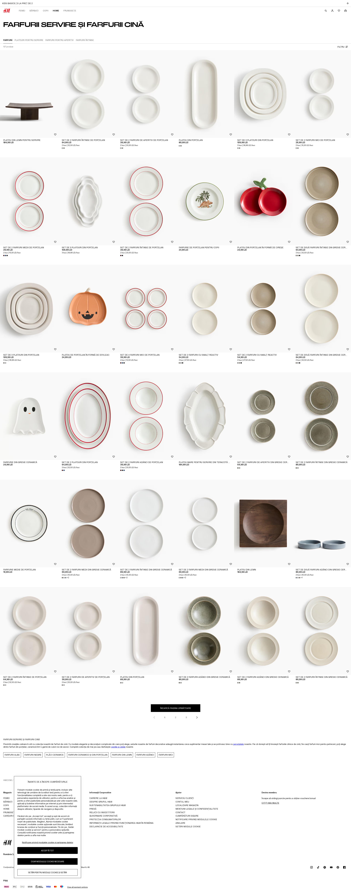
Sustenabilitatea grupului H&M (107, 805)
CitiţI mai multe (270, 803)
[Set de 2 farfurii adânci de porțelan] (146, 416)
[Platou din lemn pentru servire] (29, 94)
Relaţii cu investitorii (102, 812)
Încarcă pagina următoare (175, 708)
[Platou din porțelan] (205, 94)
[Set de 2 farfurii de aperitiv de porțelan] (146, 94)
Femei (22, 10)
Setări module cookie (188, 826)
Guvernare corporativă (103, 816)
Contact (180, 812)
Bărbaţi (34, 10)
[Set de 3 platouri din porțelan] (263, 94)
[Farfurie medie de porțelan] (29, 523)
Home (56, 10)
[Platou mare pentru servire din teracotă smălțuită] (205, 416)
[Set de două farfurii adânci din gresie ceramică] (321, 523)
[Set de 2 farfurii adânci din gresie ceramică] (205, 631)
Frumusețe (69, 10)
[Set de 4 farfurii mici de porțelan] (146, 309)
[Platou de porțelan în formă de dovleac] (88, 309)
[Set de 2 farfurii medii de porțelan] (29, 201)
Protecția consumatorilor (105, 819)
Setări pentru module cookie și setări (47, 872)
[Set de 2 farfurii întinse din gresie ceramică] (321, 416)
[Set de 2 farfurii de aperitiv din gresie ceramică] (263, 416)
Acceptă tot (47, 850)
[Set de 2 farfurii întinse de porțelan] (88, 94)
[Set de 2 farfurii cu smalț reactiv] (205, 309)
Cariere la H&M (98, 798)
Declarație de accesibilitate (106, 826)
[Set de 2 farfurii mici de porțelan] (321, 94)
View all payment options (77, 887)
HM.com (7, 780)
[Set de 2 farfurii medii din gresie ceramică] (88, 523)
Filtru (340, 47)
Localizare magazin (187, 805)
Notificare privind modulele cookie (196, 819)
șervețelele (238, 744)
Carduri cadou (11, 816)
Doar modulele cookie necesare (47, 861)
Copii (45, 10)
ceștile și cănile (118, 747)
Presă (92, 809)
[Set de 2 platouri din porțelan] (88, 416)
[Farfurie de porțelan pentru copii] (205, 201)
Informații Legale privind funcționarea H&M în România (121, 823)
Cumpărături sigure (187, 816)
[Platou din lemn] (263, 523)
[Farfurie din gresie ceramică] (29, 416)
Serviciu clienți (185, 798)
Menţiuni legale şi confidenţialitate (197, 809)
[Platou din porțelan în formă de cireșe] (263, 201)
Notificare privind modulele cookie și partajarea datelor (47, 842)
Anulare (180, 823)
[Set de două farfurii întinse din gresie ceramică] (321, 201)
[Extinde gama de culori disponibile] (63, 148)
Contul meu (182, 802)
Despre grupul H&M (100, 802)
